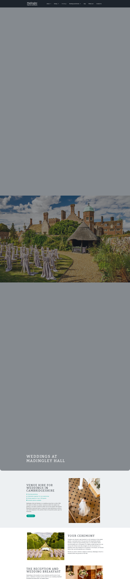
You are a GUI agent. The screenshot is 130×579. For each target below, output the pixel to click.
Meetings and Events (74, 3)
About (48, 3)
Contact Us (99, 3)
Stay (85, 3)
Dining (55, 3)
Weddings (64, 3)
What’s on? (91, 3)
